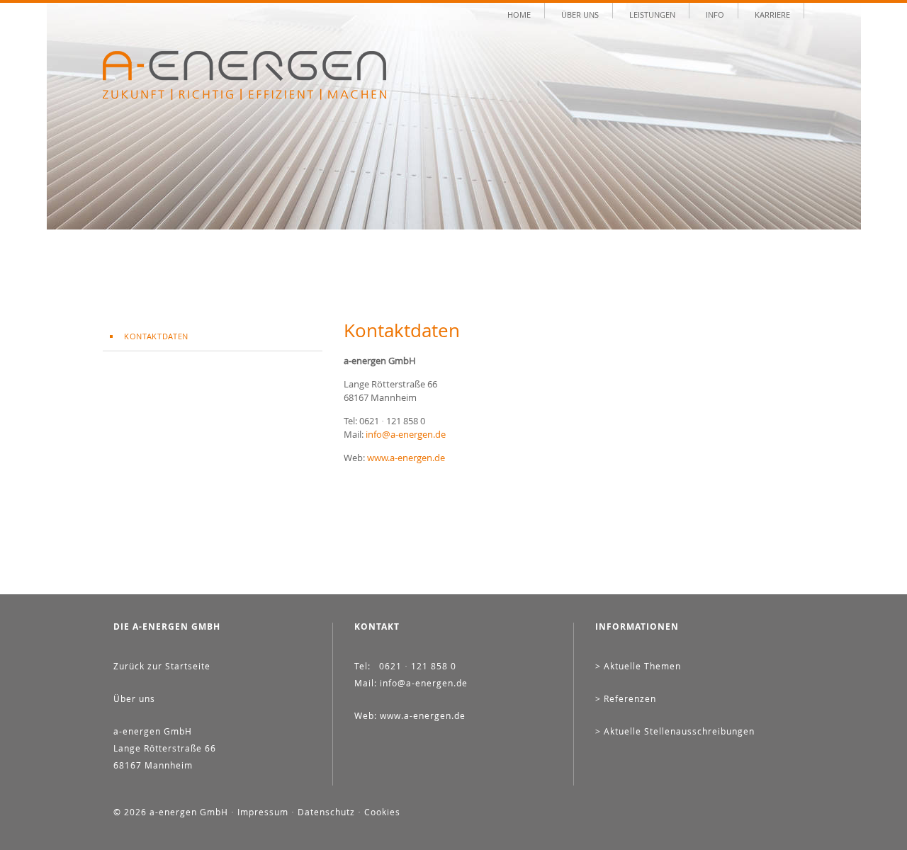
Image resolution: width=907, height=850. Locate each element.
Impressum (262, 811)
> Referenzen (625, 698)
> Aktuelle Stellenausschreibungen (675, 731)
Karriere (772, 13)
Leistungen (652, 13)
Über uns (580, 13)
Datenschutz (326, 811)
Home (519, 13)
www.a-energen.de (406, 457)
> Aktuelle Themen (638, 666)
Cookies (382, 811)
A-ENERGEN (244, 75)
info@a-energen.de (406, 434)
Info (715, 13)
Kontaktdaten (156, 336)
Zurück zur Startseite (161, 666)
